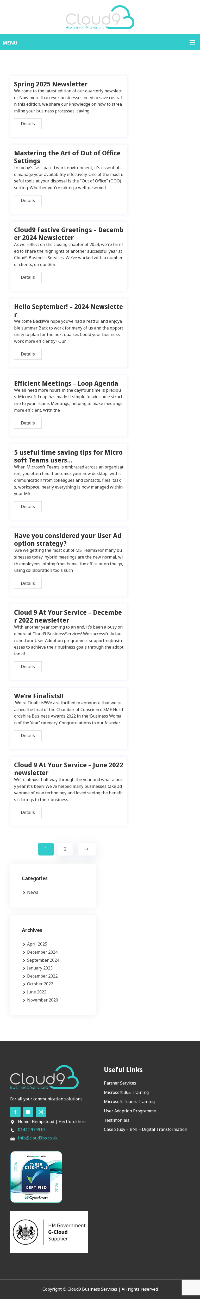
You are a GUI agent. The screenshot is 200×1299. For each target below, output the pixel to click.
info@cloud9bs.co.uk (38, 1138)
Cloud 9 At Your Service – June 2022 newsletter (68, 768)
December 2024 (42, 952)
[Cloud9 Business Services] (100, 17)
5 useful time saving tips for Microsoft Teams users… (68, 456)
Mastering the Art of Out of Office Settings (67, 156)
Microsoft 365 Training (126, 1092)
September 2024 (43, 960)
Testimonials (116, 1120)
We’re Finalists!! (39, 695)
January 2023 (40, 968)
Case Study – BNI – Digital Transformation (145, 1129)
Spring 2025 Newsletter (51, 83)
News (32, 892)
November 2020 (42, 1000)
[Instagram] (41, 1112)
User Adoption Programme (130, 1111)
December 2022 (42, 976)
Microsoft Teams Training (129, 1101)
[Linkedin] (28, 1112)
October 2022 (40, 984)
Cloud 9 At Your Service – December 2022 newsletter (68, 616)
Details (28, 123)
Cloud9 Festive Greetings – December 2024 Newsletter (68, 233)
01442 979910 (31, 1129)
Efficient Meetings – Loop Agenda (66, 383)
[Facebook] (15, 1112)
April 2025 (37, 944)
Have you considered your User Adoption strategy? (67, 539)
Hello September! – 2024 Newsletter (68, 310)
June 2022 (36, 992)
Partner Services (120, 1083)
